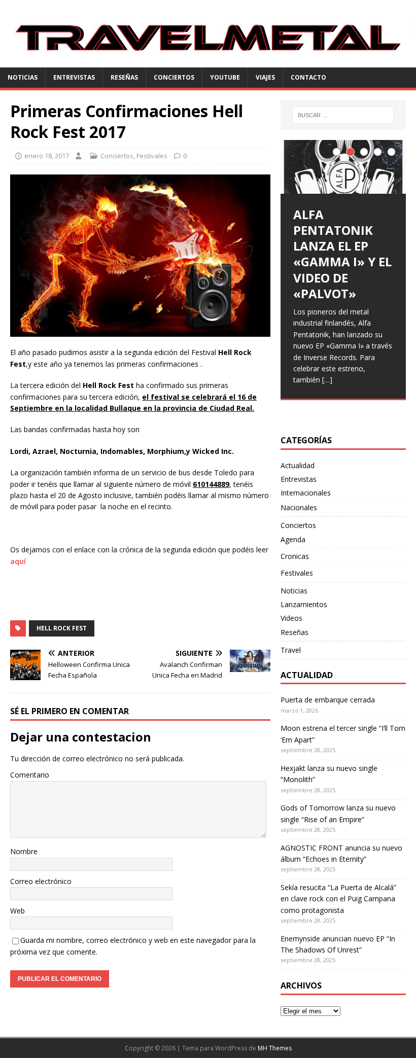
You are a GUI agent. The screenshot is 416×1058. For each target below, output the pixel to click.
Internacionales (306, 493)
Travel (291, 650)
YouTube (225, 77)
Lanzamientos (304, 604)
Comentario (29, 775)
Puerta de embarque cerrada (328, 699)
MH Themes (275, 1048)
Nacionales (299, 507)
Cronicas (295, 556)
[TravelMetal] (208, 61)
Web (17, 910)
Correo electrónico (41, 881)
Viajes (265, 77)
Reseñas (124, 77)
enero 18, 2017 (46, 155)
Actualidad (298, 465)
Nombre (24, 851)
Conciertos (174, 77)
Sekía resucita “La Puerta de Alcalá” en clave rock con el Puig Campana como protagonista (338, 899)
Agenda (293, 539)
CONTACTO (308, 77)
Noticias (23, 77)
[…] (327, 379)
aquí (18, 561)
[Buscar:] (343, 115)
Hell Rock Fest (62, 628)
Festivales (151, 155)
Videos (291, 618)
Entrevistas (74, 77)
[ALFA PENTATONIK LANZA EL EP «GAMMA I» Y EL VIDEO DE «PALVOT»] (343, 167)
